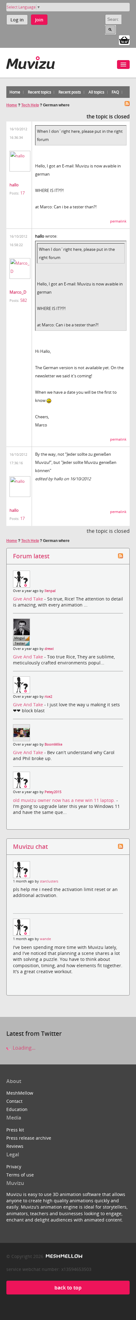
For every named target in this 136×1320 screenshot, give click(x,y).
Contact (14, 1101)
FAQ (115, 92)
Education (17, 1109)
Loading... (23, 1047)
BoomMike (53, 744)
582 (23, 300)
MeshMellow (19, 1093)
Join (39, 20)
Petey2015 (53, 792)
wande (45, 939)
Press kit (15, 1130)
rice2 (48, 696)
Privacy (13, 1167)
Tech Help (30, 105)
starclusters (49, 881)
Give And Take (28, 599)
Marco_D (17, 292)
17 (22, 193)
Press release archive (28, 1138)
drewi (49, 648)
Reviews (14, 1146)
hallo (14, 185)
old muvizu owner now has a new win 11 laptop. (64, 800)
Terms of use (20, 1175)
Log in (17, 20)
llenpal (50, 591)
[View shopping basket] (124, 39)
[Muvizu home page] (30, 61)
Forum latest (31, 556)
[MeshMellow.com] (63, 1256)
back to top (68, 1287)
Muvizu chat (30, 846)
